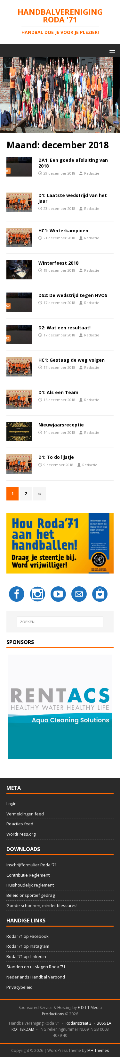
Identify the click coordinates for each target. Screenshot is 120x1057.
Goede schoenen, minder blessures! (41, 905)
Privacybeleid (19, 987)
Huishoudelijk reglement (30, 885)
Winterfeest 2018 (58, 263)
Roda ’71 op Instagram (27, 946)
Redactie (91, 173)
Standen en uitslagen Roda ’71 (35, 967)
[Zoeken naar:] (60, 621)
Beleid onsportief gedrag (30, 895)
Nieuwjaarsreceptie (61, 425)
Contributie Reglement (28, 875)
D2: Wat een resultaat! (64, 328)
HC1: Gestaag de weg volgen (71, 360)
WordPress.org (21, 834)
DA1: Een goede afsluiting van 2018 (73, 163)
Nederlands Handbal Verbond (35, 977)
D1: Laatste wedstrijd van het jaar (72, 198)
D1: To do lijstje (56, 457)
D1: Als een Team (58, 392)
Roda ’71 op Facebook (27, 936)
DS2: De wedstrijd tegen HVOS (72, 295)
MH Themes (98, 1050)
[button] (111, 50)
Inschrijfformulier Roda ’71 (31, 865)
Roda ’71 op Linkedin (26, 956)
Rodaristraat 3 (79, 1023)
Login (11, 803)
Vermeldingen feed (25, 814)
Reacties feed (19, 824)
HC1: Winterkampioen (63, 230)
